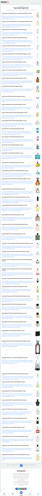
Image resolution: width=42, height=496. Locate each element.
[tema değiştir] (35, 2)
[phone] (21, 489)
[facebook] (16, 489)
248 (21, 465)
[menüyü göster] (37, 2)
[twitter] (19, 489)
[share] (23, 489)
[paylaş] (32, 2)
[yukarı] (25, 489)
